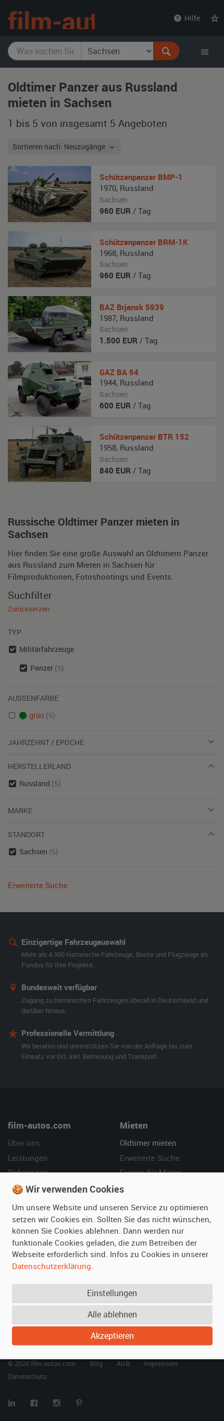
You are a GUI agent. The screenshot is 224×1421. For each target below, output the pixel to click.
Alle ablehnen (112, 1314)
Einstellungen (112, 1293)
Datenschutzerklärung (51, 1266)
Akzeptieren (112, 1335)
